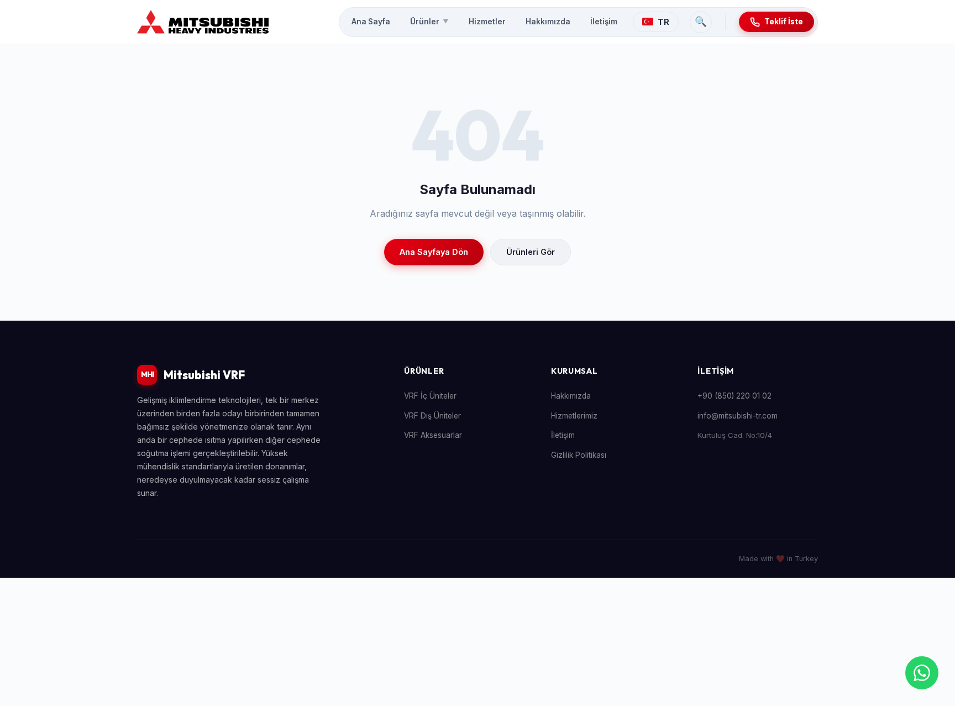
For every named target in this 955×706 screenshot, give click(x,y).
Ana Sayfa (370, 21)
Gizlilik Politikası (578, 455)
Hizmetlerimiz (574, 415)
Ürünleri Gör (530, 252)
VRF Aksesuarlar (433, 435)
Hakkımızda (548, 21)
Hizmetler (487, 21)
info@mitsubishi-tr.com (737, 415)
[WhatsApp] (921, 672)
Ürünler (429, 21)
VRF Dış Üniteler (432, 415)
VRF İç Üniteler (430, 395)
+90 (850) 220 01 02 (734, 395)
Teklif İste (783, 21)
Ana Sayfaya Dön (434, 252)
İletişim (603, 21)
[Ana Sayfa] (203, 22)
